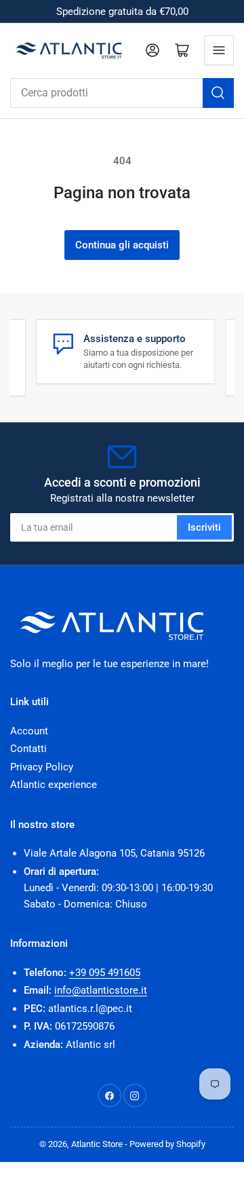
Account (29, 731)
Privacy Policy (41, 767)
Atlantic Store (97, 1144)
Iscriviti (204, 527)
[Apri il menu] (219, 50)
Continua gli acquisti (122, 245)
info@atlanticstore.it (100, 990)
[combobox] (122, 93)
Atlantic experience (53, 785)
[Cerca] (218, 93)
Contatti (28, 749)
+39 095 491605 (104, 973)
